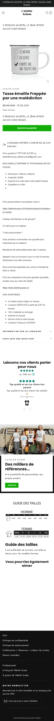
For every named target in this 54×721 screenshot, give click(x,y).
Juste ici (12, 485)
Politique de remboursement (16, 645)
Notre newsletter (16, 685)
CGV (5, 635)
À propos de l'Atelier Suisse (15, 675)
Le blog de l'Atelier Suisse (15, 670)
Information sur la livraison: (22, 331)
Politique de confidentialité (15, 640)
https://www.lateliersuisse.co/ (16, 287)
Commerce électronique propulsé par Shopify (27, 718)
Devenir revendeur (11, 655)
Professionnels (9, 665)
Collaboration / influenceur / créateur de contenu (26, 650)
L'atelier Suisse (26, 12)
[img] (27, 370)
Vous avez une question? (18, 339)
